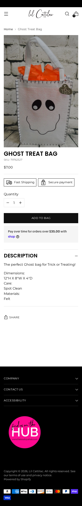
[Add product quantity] (8, 202)
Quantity (11, 194)
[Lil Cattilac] (41, 14)
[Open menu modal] (6, 14)
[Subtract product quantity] (20, 202)
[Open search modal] (67, 14)
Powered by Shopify (17, 479)
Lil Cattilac (36, 471)
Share (14, 317)
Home (8, 29)
